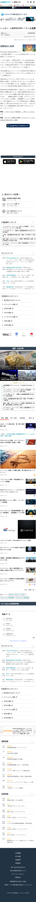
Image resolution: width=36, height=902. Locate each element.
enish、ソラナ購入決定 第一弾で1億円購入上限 (12, 425)
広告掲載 (18, 853)
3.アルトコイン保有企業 (22, 597)
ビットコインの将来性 (7, 5)
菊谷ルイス (4, 33)
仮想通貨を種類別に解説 (14, 198)
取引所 (24, 901)
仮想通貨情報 (31, 33)
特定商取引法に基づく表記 (18, 881)
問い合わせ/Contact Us (18, 867)
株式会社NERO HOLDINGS (14, 267)
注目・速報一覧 (29, 590)
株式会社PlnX (10, 287)
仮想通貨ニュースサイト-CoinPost (21, 893)
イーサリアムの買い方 (11, 317)
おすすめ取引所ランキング (14, 211)
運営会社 (18, 877)
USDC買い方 (18, 5)
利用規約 (18, 863)
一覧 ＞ (33, 382)
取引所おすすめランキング (12, 300)
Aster (8, 281)
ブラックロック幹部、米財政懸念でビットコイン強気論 (12, 480)
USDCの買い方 (8, 308)
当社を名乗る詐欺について (18, 870)
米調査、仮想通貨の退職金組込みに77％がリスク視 (12, 559)
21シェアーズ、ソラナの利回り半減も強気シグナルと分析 (12, 548)
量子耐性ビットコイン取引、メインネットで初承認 (12, 501)
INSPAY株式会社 (11, 275)
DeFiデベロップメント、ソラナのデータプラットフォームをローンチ (12, 491)
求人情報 (18, 856)
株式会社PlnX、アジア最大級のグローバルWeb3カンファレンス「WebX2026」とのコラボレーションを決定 (20, 288)
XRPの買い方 (8, 321)
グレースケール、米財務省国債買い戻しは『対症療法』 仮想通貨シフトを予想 (12, 511)
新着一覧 (11, 901)
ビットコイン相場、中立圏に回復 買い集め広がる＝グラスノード (17, 471)
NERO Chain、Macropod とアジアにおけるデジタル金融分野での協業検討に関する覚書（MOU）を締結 (20, 269)
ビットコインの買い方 (13, 204)
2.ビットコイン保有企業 (7, 597)
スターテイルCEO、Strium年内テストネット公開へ (16, 540)
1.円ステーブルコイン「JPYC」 (17, 594)
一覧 (31, 222)
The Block (7, 34)
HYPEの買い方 (8, 325)
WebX (31, 901)
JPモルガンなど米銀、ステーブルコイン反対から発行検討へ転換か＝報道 (12, 441)
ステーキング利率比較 (29, 5)
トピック (18, 901)
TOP (4, 901)
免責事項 (18, 860)
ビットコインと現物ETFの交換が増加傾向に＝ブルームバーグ (12, 579)
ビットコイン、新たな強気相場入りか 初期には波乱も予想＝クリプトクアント (12, 569)
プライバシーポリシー (18, 874)
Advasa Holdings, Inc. (12, 258)
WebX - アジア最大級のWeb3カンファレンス (18, 885)
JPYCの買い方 (8, 312)
